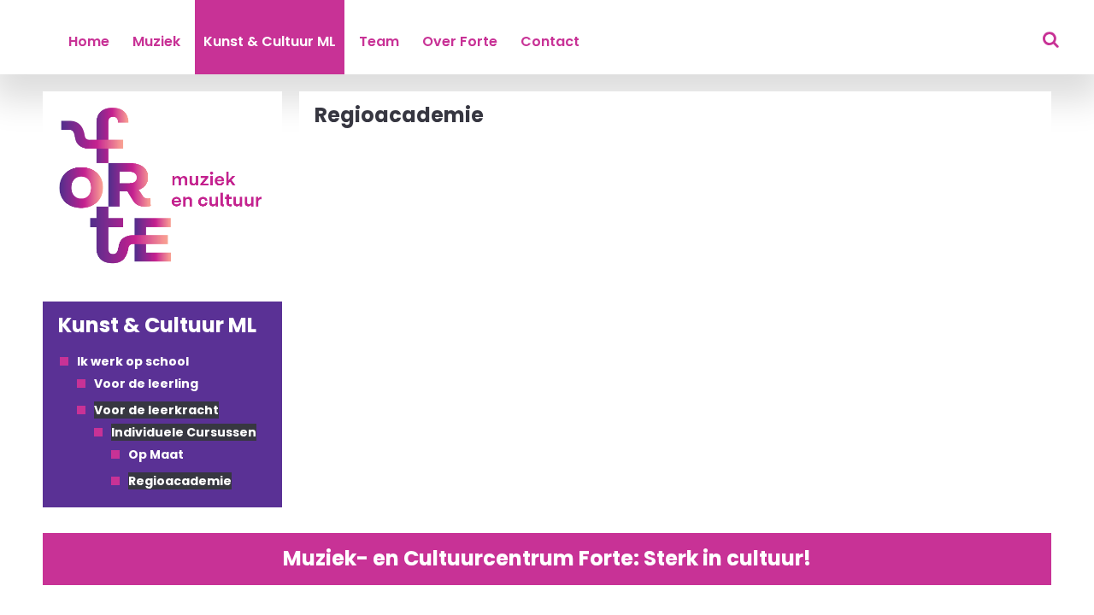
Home (88, 41)
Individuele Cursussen (183, 432)
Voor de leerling (146, 383)
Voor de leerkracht (156, 410)
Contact (550, 41)
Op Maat (156, 454)
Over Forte (459, 41)
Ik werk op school (133, 361)
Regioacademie (180, 480)
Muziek (156, 41)
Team (379, 41)
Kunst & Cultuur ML (269, 41)
